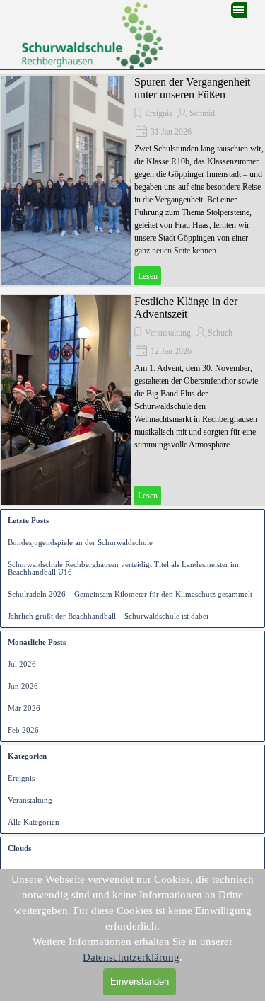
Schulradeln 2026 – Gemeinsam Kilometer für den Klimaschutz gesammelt (130, 594)
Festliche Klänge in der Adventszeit (185, 307)
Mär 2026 (24, 708)
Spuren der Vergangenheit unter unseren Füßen (192, 88)
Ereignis (158, 113)
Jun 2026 (23, 686)
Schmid (202, 113)
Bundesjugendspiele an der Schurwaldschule (80, 543)
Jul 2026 (22, 664)
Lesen (148, 276)
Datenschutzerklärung (131, 957)
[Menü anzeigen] (239, 10)
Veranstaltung (168, 333)
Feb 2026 (23, 730)
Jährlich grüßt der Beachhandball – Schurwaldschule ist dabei (108, 616)
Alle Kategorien (33, 822)
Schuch (220, 333)
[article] (132, 180)
